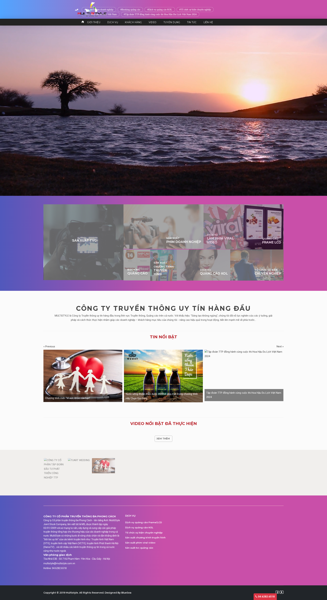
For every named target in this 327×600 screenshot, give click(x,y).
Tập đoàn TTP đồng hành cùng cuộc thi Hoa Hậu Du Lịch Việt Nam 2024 (161, 14)
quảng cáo (137, 271)
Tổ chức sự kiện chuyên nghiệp (196, 9)
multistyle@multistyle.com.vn (59, 563)
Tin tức (192, 22)
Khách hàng (133, 22)
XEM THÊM (163, 438)
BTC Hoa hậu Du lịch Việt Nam (101, 14)
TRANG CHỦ (83, 22)
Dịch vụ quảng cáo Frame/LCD (143, 522)
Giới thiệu (93, 22)
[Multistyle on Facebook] (277, 592)
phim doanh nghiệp (183, 240)
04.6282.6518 (266, 596)
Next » (280, 346)
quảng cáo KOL (214, 271)
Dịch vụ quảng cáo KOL (160, 9)
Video (153, 22)
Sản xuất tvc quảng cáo (139, 547)
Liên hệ (208, 22)
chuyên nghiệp (268, 271)
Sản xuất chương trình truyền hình (145, 537)
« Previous (49, 346)
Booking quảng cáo (131, 9)
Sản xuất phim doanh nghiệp (99, 9)
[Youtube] (281, 592)
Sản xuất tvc (84, 241)
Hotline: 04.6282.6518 (55, 568)
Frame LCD (271, 240)
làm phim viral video (220, 238)
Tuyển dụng (172, 22)
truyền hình (164, 268)
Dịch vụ (112, 22)
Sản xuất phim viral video (140, 542)
